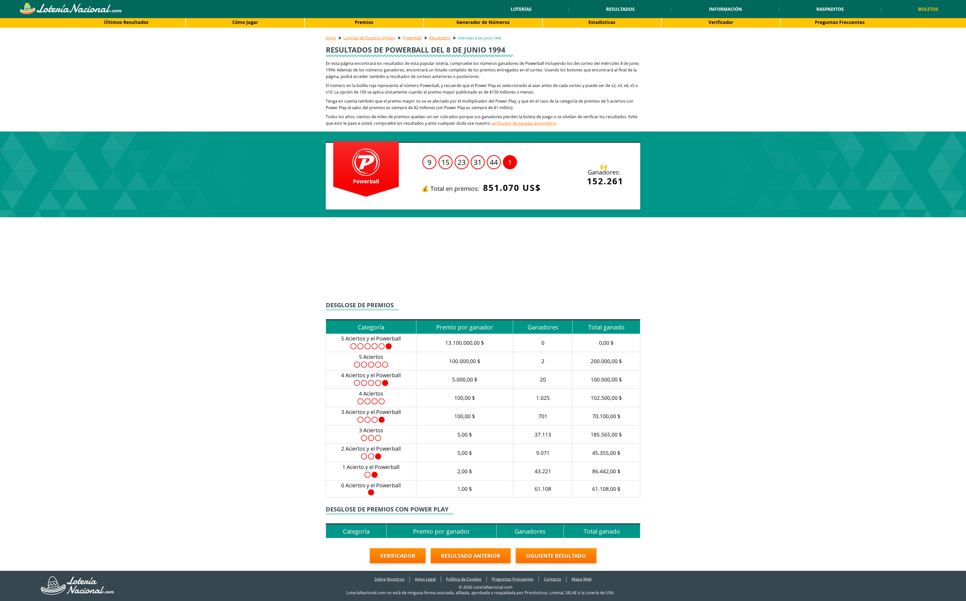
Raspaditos (830, 9)
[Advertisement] (483, 260)
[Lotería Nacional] (77, 593)
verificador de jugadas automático (523, 123)
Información (725, 9)
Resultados (620, 9)
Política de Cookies (463, 579)
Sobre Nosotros (389, 579)
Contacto (552, 579)
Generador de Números (483, 22)
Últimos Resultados (126, 22)
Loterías (521, 9)
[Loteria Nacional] (70, 13)
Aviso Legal (425, 579)
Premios (364, 22)
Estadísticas (601, 22)
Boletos (928, 9)
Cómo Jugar (245, 22)
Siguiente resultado (556, 555)
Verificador (720, 22)
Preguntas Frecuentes (840, 22)
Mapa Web (582, 579)
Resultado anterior (470, 555)
